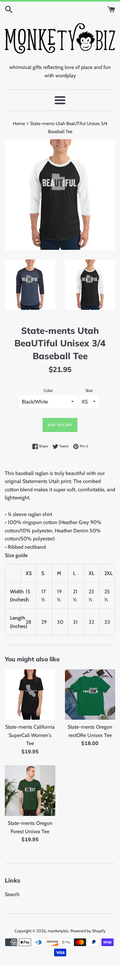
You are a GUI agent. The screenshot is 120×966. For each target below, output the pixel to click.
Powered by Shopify (88, 930)
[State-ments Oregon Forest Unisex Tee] (30, 790)
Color (48, 390)
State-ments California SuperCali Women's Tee (30, 735)
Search (12, 894)
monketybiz (58, 930)
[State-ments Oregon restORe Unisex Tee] (90, 694)
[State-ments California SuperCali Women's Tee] (30, 694)
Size (89, 390)
